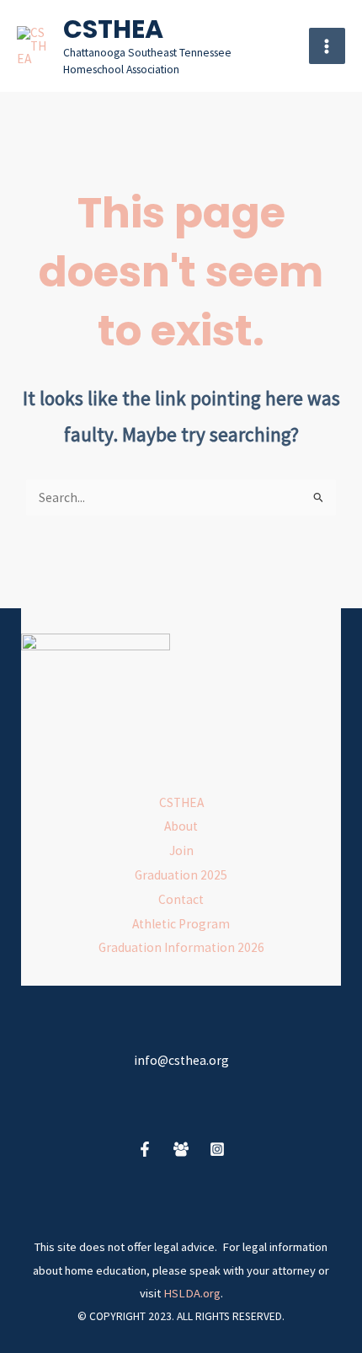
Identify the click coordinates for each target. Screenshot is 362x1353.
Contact (181, 899)
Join (181, 850)
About (181, 826)
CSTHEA (113, 29)
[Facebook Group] (181, 1149)
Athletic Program (181, 924)
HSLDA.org (192, 1293)
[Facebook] (144, 1149)
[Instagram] (217, 1149)
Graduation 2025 (181, 875)
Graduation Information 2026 (181, 947)
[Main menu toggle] (327, 46)
